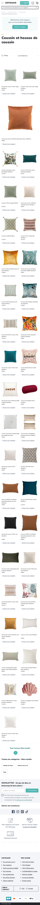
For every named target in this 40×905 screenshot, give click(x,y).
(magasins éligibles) (30, 827)
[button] (11, 753)
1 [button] (15, 753)
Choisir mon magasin (9, 93)
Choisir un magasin (20, 27)
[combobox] (20, 7)
